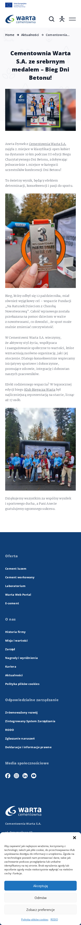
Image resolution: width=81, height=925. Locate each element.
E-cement (12, 603)
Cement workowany (20, 577)
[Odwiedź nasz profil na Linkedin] (25, 775)
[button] (74, 838)
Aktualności (14, 675)
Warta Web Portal (18, 595)
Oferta (11, 556)
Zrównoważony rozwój (21, 712)
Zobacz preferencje (40, 909)
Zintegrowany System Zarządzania (30, 721)
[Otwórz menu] (72, 19)
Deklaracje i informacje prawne (28, 747)
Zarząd (10, 649)
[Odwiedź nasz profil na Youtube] (33, 775)
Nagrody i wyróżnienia (21, 658)
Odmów (41, 898)
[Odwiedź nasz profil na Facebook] (7, 775)
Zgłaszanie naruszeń (20, 738)
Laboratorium (15, 586)
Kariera (10, 666)
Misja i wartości (16, 640)
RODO (54, 919)
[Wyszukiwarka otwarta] (51, 19)
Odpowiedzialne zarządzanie (32, 699)
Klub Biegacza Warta (40, 390)
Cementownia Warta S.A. (47, 144)
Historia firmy (15, 632)
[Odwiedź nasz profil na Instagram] (16, 775)
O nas (10, 619)
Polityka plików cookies (34, 919)
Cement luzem (16, 569)
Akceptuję (40, 886)
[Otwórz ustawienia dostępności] (62, 19)
